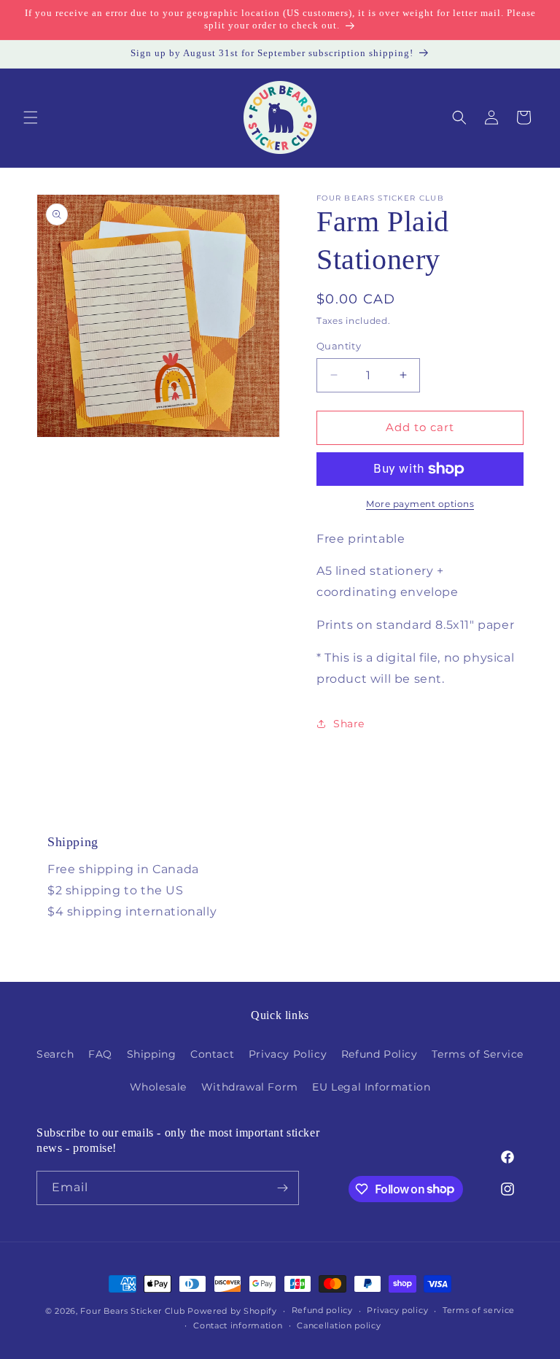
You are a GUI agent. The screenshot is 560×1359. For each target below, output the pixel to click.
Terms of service (479, 1310)
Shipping (151, 1054)
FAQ (100, 1054)
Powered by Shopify (232, 1311)
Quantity (338, 346)
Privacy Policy (288, 1054)
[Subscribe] (282, 1188)
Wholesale (158, 1086)
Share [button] (349, 723)
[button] (31, 117)
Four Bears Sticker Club (132, 1311)
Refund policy (322, 1310)
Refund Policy (379, 1054)
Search (55, 1054)
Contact (212, 1054)
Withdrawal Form (249, 1086)
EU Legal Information (371, 1086)
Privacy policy (397, 1310)
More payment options (420, 503)
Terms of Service (478, 1054)
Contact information (237, 1325)
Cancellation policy (339, 1325)
